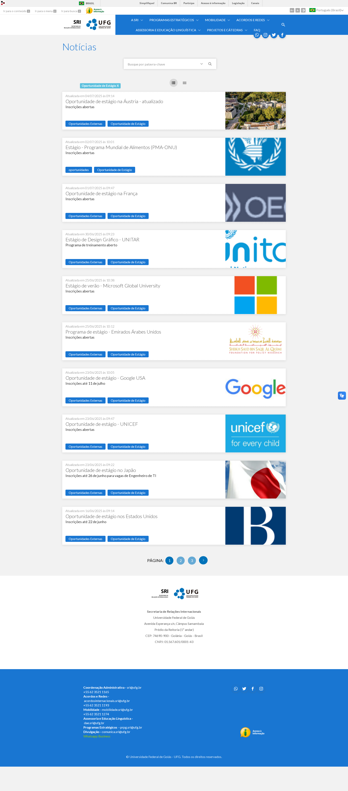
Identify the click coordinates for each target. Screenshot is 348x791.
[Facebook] (282, 34)
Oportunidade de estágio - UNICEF (101, 424)
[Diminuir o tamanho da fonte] (297, 10)
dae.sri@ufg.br (94, 723)
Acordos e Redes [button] (250, 20)
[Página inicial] (72, 27)
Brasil (90, 3)
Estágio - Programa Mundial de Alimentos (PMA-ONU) (121, 147)
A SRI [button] (135, 20)
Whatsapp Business (96, 736)
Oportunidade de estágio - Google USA (105, 378)
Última (203, 560)
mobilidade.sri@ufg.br (117, 709)
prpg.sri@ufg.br (131, 727)
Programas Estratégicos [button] (171, 20)
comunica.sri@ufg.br (116, 732)
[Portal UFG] (98, 29)
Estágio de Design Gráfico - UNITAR (102, 239)
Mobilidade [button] (215, 20)
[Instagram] (265, 34)
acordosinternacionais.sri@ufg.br (107, 701)
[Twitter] (273, 34)
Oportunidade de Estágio (128, 123)
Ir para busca (69, 11)
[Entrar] (3, 3)
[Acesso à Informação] (95, 10)
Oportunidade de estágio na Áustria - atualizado (114, 101)
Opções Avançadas (202, 64)
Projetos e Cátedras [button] (225, 30)
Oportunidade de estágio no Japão (100, 470)
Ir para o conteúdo (15, 11)
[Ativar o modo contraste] (303, 10)
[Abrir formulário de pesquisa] (283, 24)
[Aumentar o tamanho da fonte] (292, 10)
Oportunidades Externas (85, 123)
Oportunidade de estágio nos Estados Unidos (111, 516)
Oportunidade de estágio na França (101, 193)
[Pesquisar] (210, 64)
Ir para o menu (44, 11)
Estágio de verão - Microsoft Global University (112, 285)
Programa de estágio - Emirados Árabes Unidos (113, 332)
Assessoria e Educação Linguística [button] (166, 30)
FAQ (257, 30)
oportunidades (79, 170)
